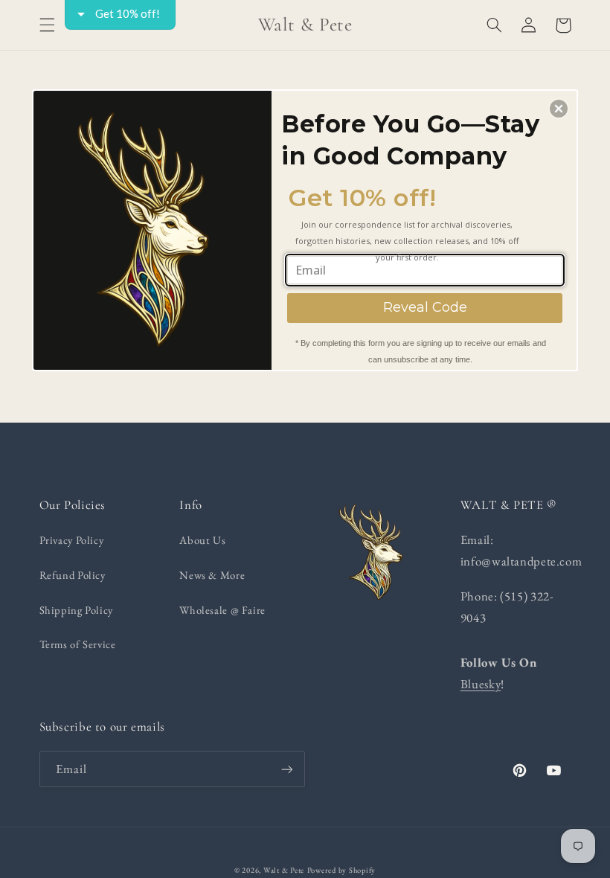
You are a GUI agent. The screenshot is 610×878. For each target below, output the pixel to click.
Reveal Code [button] (425, 307)
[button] (559, 109)
